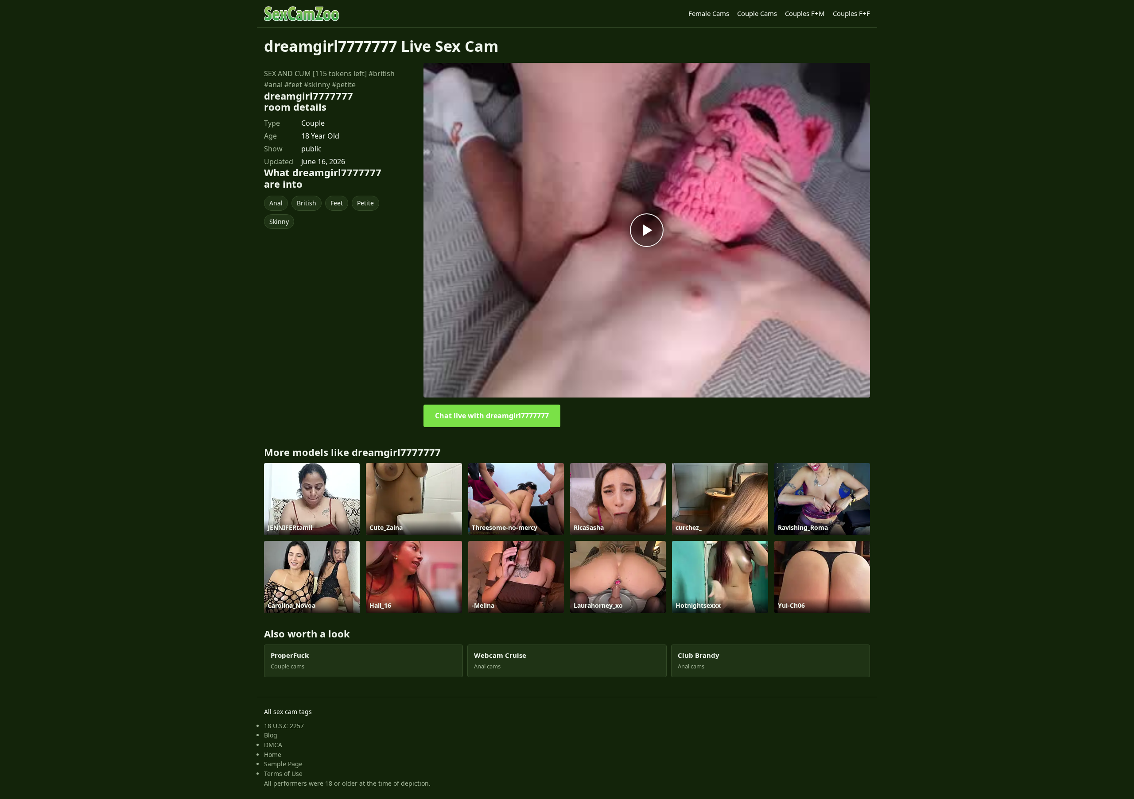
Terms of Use (283, 773)
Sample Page (283, 764)
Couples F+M (805, 13)
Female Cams (708, 13)
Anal (276, 203)
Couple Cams (757, 13)
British (306, 203)
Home (272, 754)
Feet (336, 203)
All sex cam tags (288, 711)
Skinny (279, 221)
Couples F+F (851, 13)
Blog (270, 735)
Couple (313, 123)
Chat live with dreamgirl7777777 (492, 416)
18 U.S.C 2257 (284, 726)
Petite (365, 203)
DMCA (273, 745)
